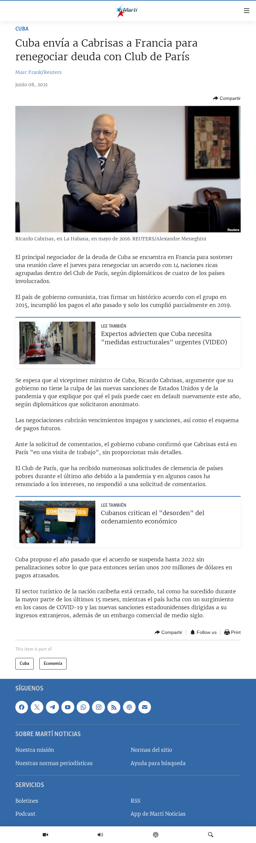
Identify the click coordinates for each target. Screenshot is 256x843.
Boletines (26, 801)
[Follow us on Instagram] (98, 707)
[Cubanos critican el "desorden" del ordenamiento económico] (57, 522)
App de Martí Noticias (158, 814)
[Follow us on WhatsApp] (83, 707)
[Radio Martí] (100, 834)
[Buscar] (211, 834)
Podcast (25, 814)
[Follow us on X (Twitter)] (37, 707)
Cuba (22, 29)
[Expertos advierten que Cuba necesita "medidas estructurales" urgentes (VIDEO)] (57, 343)
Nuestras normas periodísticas (54, 763)
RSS (135, 801)
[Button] (227, 98)
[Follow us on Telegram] (52, 707)
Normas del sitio (151, 750)
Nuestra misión (34, 750)
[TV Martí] (45, 834)
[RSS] (113, 707)
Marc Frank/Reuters (38, 72)
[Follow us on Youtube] (67, 707)
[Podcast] (156, 834)
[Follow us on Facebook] (21, 707)
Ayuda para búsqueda (158, 763)
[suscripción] (144, 707)
